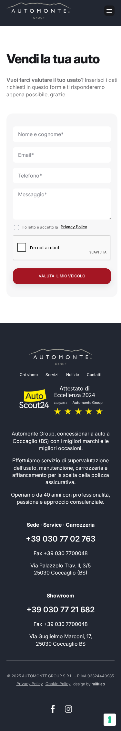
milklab (98, 684)
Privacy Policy (74, 226)
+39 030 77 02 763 (61, 538)
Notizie (72, 374)
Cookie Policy (58, 683)
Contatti (94, 374)
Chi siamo (29, 374)
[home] (38, 11)
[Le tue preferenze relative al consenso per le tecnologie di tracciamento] (110, 720)
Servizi (51, 374)
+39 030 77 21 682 (60, 609)
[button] (109, 10)
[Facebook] (52, 709)
